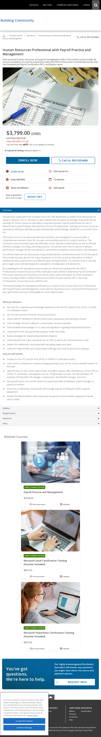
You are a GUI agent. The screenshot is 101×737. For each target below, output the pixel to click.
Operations (30, 35)
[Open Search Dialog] (95, 4)
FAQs (5, 423)
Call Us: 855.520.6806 (88, 37)
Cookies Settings (24, 727)
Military (72, 711)
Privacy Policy (87, 730)
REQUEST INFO (35, 196)
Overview (7, 210)
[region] (24, 713)
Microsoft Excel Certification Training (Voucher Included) (45, 562)
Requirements (9, 413)
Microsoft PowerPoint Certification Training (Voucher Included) (49, 634)
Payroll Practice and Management (43, 492)
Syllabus (6, 408)
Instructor (7, 418)
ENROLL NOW (27, 160)
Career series (17, 171)
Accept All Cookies (24, 721)
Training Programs (16, 35)
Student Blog (86, 711)
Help (71, 720)
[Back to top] (50, 707)
